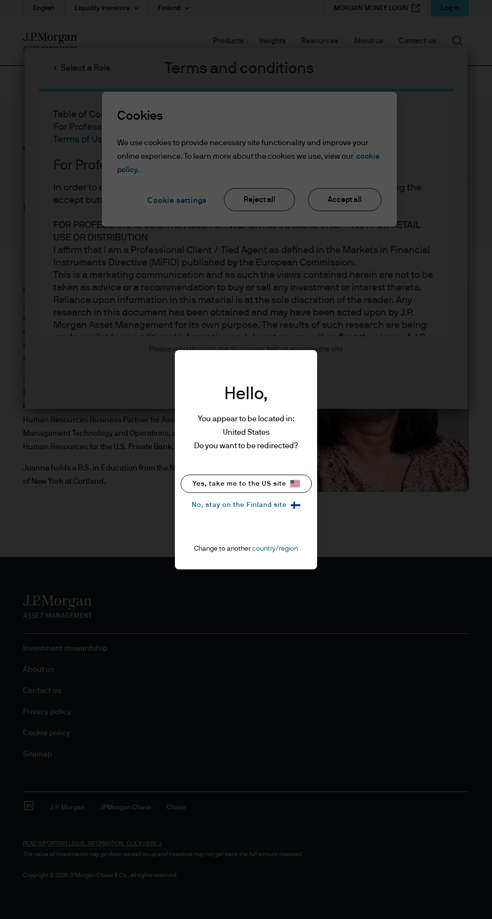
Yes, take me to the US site (239, 483)
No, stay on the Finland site (239, 505)
